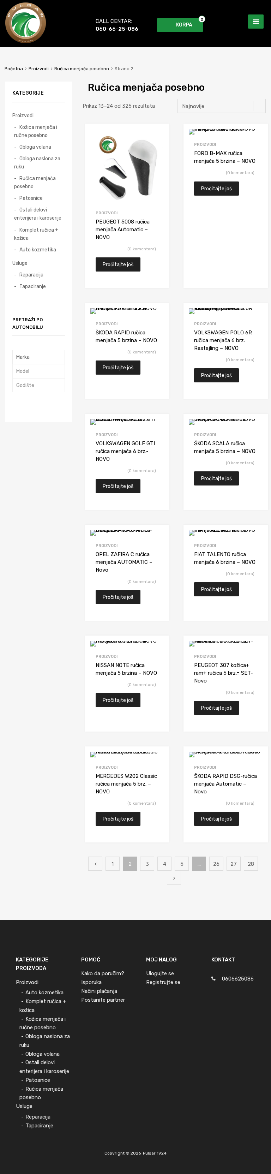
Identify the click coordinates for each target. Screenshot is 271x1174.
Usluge (20, 263)
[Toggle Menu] (256, 21)
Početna (14, 68)
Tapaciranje (32, 286)
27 (233, 864)
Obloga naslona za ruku (37, 162)
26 (216, 864)
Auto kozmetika (37, 249)
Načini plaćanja (99, 991)
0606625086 (238, 979)
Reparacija (31, 275)
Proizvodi (39, 68)
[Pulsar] (25, 41)
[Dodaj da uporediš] (158, 135)
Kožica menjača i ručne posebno (35, 131)
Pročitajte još (118, 264)
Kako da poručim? (102, 973)
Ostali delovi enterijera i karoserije (37, 214)
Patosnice (31, 198)
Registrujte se (163, 982)
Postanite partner (103, 1000)
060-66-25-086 (113, 29)
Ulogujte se (160, 973)
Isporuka (91, 982)
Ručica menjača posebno (81, 68)
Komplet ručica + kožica (36, 234)
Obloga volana (35, 147)
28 (251, 864)
